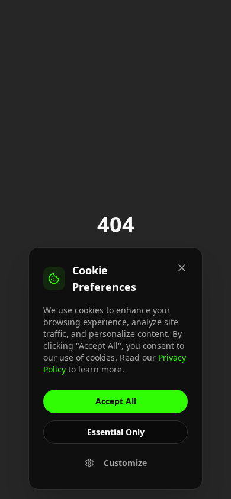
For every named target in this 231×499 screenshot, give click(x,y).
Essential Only (116, 432)
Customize (125, 462)
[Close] (182, 268)
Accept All (115, 401)
